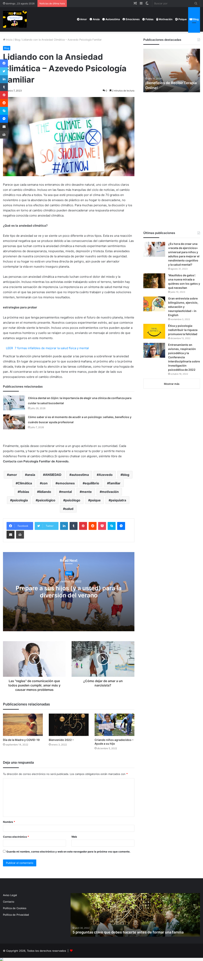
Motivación (165, 19)
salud (69, 509)
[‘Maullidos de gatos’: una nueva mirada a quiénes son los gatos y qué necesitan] (154, 280)
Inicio (8, 39)
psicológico (46, 500)
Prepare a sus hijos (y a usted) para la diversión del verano (69, 592)
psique (95, 500)
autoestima (80, 475)
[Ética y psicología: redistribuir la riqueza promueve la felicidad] (154, 331)
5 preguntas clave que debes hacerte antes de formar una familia (128, 932)
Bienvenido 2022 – (61, 739)
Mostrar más (171, 383)
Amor (83, 19)
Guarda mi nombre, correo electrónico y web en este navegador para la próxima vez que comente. (68, 851)
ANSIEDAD (53, 475)
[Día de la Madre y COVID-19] (23, 725)
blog (126, 475)
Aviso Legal (10, 895)
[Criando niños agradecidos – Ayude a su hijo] (114, 725)
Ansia (96, 19)
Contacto (8, 901)
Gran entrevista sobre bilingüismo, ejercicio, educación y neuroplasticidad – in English (183, 307)
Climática (25, 483)
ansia (31, 475)
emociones (66, 483)
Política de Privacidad (16, 914)
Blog (195, 19)
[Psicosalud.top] (15, 19)
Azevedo (106, 475)
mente (87, 492)
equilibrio (92, 483)
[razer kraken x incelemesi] (101, 959)
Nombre (9, 821)
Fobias (149, 19)
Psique (182, 19)
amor (13, 475)
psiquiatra (118, 500)
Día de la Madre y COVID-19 (21, 739)
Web (74, 836)
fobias (24, 492)
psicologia (20, 500)
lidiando (45, 492)
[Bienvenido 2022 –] (69, 725)
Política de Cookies (14, 908)
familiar (115, 483)
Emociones (132, 19)
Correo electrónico (16, 836)
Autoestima (112, 19)
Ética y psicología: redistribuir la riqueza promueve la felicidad (182, 330)
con (45, 483)
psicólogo (72, 500)
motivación (110, 492)
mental (66, 492)
